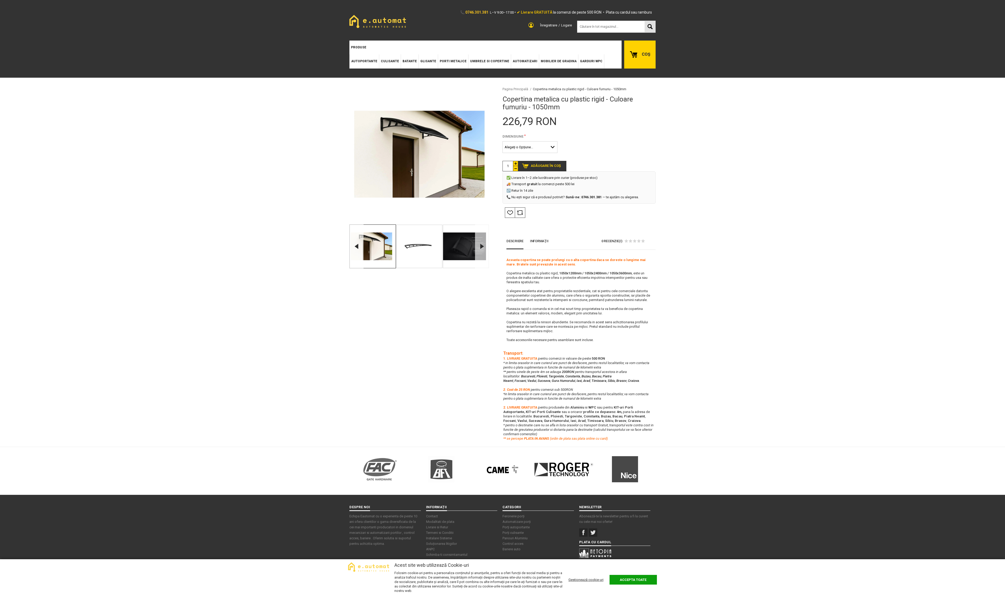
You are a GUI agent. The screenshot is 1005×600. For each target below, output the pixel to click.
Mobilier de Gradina (559, 61)
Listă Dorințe (510, 212)
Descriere (514, 241)
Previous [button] (356, 246)
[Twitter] (593, 532)
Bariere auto (511, 549)
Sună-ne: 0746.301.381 (584, 197)
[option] (419, 154)
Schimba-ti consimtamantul (446, 555)
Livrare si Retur (437, 527)
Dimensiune (512, 136)
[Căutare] (650, 27)
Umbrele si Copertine (489, 61)
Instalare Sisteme (439, 538)
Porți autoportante (516, 527)
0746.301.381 (476, 12)
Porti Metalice (453, 61)
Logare (566, 25)
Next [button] (482, 246)
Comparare (520, 212)
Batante (410, 61)
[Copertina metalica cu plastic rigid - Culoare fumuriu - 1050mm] (373, 246)
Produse (358, 47)
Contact (432, 516)
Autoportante (364, 61)
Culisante (390, 61)
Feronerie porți (513, 516)
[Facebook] (583, 532)
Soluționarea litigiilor (441, 544)
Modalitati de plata (440, 522)
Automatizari (525, 61)
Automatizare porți (516, 522)
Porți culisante (513, 533)
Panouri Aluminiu (515, 538)
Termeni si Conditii (440, 533)
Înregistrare (548, 25)
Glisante (428, 61)
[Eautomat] (377, 21)
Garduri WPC (591, 61)
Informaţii (539, 241)
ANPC (430, 549)
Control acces (512, 544)
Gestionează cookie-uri (586, 580)
